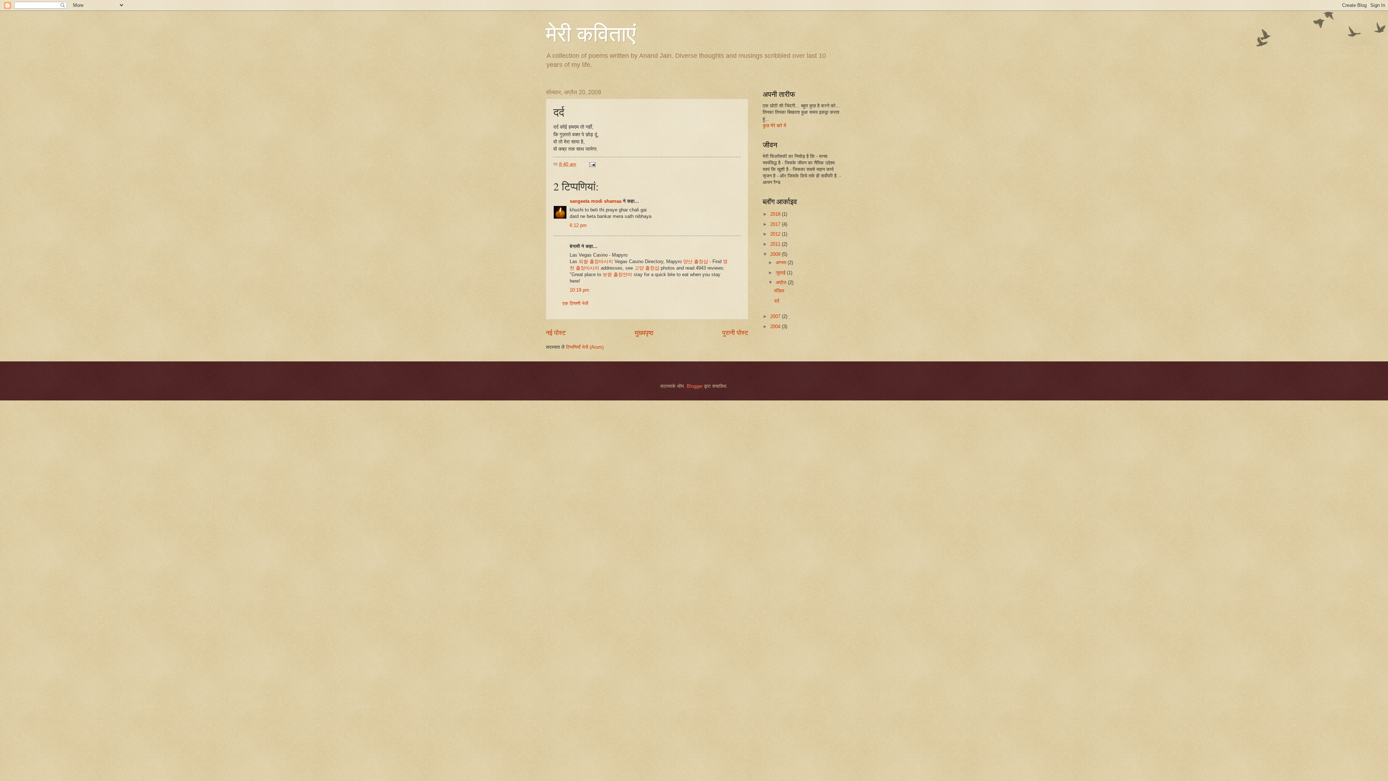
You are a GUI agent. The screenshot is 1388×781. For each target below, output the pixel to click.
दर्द (776, 301)
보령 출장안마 (617, 274)
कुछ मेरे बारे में (774, 125)
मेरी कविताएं (591, 33)
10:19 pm (579, 290)
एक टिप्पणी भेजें (575, 303)
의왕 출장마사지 (596, 261)
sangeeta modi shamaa (595, 201)
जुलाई (781, 272)
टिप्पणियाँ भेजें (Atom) (585, 347)
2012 (776, 234)
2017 (776, 224)
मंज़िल (779, 290)
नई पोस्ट (556, 332)
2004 (776, 326)
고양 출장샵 (646, 268)
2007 (776, 316)
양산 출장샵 (695, 261)
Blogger (695, 386)
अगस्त (782, 262)
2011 (776, 244)
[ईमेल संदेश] (592, 164)
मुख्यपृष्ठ (644, 332)
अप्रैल (782, 282)
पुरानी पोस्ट (735, 332)
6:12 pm (578, 225)
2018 (776, 214)
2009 (776, 254)
